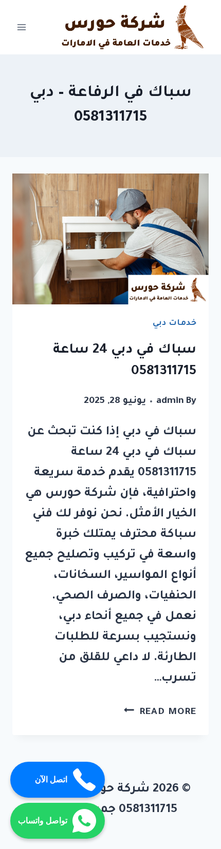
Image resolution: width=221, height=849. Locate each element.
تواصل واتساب (42, 820)
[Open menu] (21, 27)
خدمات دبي (174, 323)
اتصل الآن (51, 779)
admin (170, 401)
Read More (160, 712)
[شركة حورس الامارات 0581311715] (134, 27)
